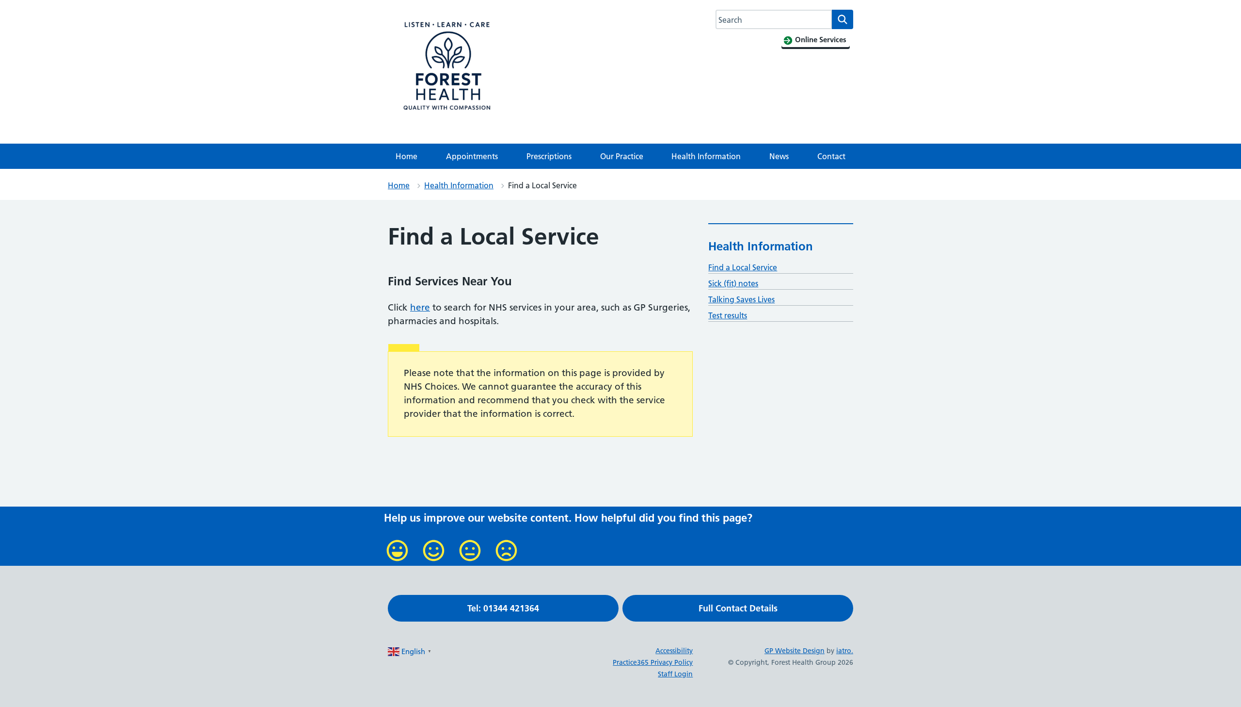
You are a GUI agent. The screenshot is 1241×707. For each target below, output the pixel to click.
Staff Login (675, 674)
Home (406, 156)
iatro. (844, 650)
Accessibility (674, 650)
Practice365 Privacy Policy (653, 662)
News (779, 156)
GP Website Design (794, 650)
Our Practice (621, 156)
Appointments (472, 156)
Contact (831, 156)
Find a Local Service (742, 267)
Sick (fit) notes (733, 283)
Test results (727, 315)
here (420, 307)
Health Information (706, 156)
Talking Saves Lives (741, 299)
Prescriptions (549, 156)
